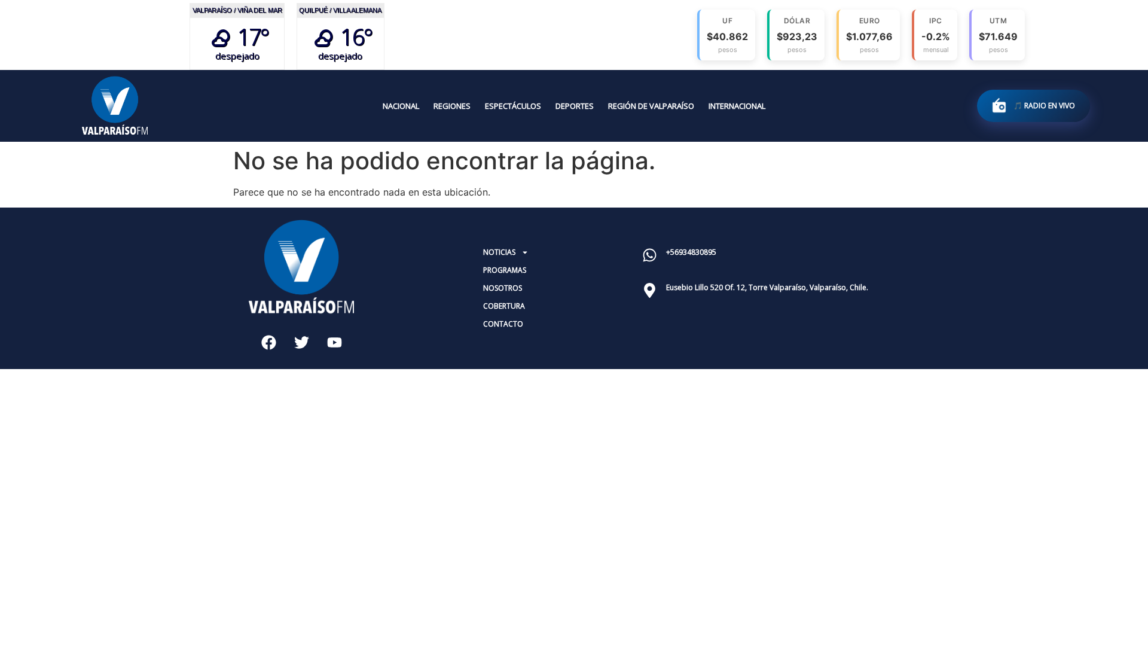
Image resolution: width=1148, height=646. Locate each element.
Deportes (574, 105)
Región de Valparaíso (651, 105)
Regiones (452, 105)
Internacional (737, 105)
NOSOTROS (502, 288)
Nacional (401, 105)
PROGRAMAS (504, 270)
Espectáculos (513, 105)
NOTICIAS (499, 252)
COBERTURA (504, 306)
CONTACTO (503, 324)
